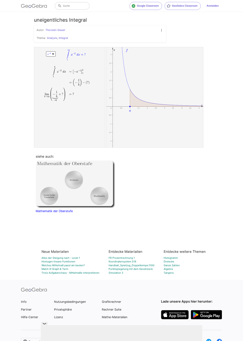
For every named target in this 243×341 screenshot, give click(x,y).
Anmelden (213, 5)
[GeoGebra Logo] (34, 6)
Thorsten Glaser (55, 30)
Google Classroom (148, 5)
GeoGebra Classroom (184, 5)
